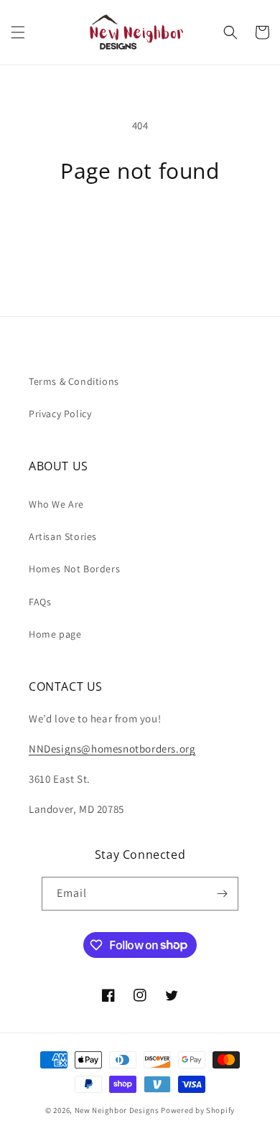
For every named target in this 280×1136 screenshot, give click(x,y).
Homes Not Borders (74, 568)
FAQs (40, 601)
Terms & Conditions (74, 381)
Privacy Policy (60, 413)
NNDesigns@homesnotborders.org (112, 748)
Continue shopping (140, 223)
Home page (55, 634)
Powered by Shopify (198, 1110)
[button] (18, 32)
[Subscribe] (222, 894)
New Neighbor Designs (117, 1110)
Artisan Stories (63, 536)
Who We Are (56, 504)
